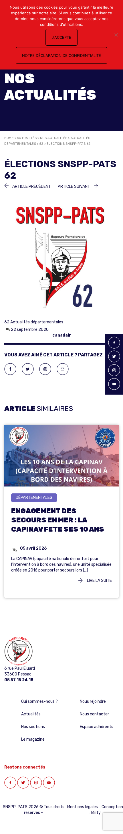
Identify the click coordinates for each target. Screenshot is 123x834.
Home (9, 138)
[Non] (116, 35)
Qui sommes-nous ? (39, 701)
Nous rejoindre (93, 701)
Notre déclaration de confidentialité (61, 55)
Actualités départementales (36, 322)
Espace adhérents (96, 726)
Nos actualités (54, 138)
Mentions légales (82, 806)
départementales (34, 497)
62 (41, 144)
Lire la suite (99, 580)
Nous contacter (94, 714)
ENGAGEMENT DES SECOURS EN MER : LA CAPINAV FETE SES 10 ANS (57, 520)
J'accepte (61, 37)
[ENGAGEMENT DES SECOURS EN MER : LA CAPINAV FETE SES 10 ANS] (61, 463)
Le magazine (33, 739)
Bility (96, 812)
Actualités (27, 138)
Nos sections (33, 726)
